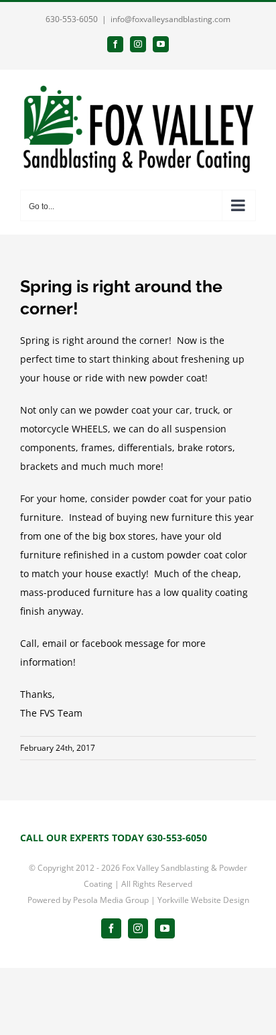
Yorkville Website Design (203, 900)
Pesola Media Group (111, 900)
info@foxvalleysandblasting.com (170, 19)
